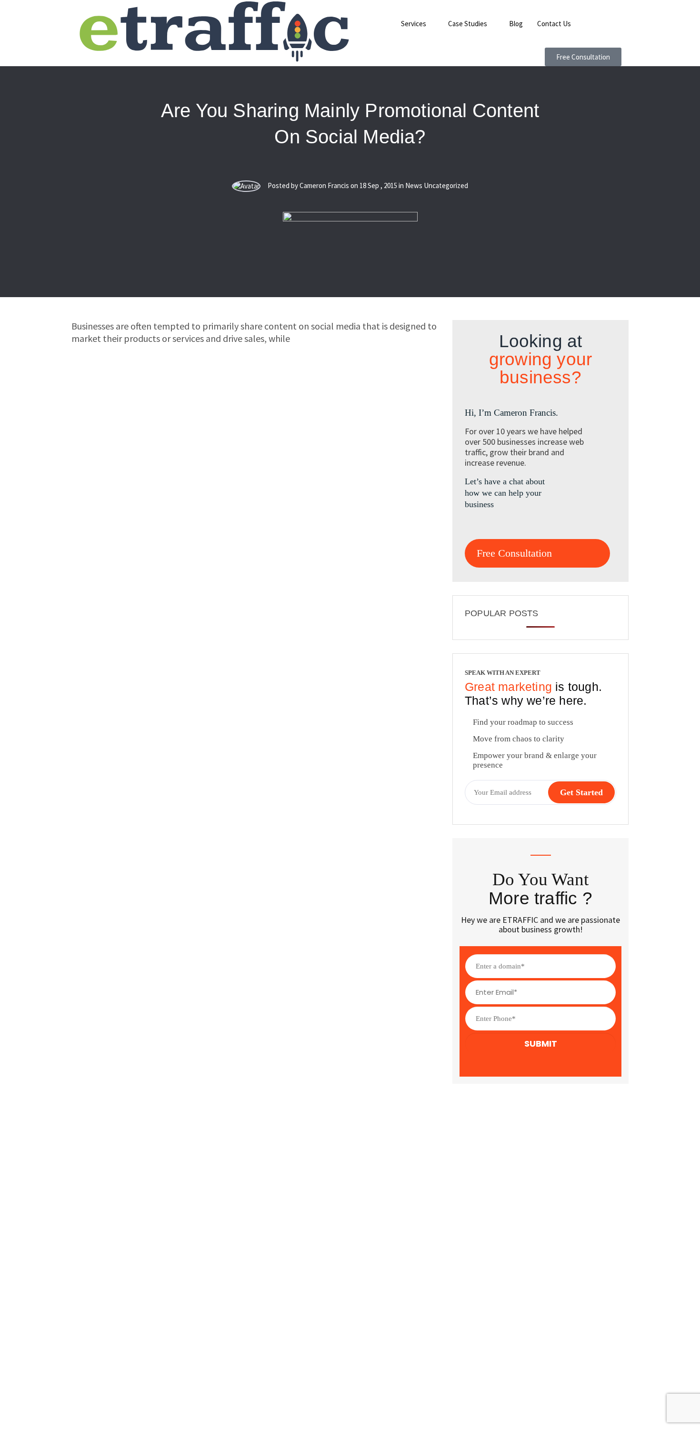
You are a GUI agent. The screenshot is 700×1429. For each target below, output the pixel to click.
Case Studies (467, 23)
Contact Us (554, 23)
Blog (516, 23)
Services (413, 23)
